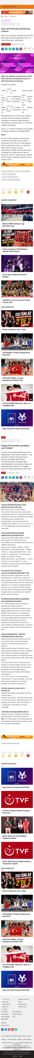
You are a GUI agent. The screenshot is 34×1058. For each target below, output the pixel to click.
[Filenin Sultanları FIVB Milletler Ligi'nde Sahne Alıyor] (17, 238)
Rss (3, 1036)
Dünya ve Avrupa (23, 999)
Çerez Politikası (11, 1039)
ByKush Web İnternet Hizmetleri (16, 1047)
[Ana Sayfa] (1, 16)
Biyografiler (4, 1019)
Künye (29, 1036)
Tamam (20, 1056)
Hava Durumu (5, 1025)
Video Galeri (5, 1014)
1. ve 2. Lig (5, 999)
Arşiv (13, 1016)
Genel (20, 1002)
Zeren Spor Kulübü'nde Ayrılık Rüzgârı (14, 276)
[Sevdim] (16, 189)
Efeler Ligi (5, 1002)
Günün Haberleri (17, 1014)
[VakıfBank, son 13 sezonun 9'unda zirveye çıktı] (17, 288)
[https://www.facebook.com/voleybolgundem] (2, 1029)
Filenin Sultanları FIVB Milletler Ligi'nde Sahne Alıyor (15, 250)
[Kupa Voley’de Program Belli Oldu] (17, 776)
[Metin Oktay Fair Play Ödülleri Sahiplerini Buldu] (17, 824)
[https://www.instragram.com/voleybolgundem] (9, 1029)
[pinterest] (20, 49)
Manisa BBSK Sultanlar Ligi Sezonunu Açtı (13, 225)
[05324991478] (16, 1029)
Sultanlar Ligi (13, 16)
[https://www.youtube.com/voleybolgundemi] (12, 1029)
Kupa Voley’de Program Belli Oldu (15, 787)
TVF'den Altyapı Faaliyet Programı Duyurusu (16, 812)
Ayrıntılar (15, 1056)
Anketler (3, 1023)
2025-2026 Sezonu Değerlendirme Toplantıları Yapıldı (16, 862)
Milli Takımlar (6, 1004)
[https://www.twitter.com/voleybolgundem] (6, 1029)
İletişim (4, 1039)
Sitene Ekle (8, 1036)
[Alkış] (9, 189)
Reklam (19, 1039)
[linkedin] (17, 49)
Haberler (6, 16)
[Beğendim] (3, 189)
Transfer (4, 1009)
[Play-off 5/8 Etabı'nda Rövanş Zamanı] (17, 63)
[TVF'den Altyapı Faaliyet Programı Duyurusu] (17, 799)
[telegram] (13, 49)
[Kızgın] (28, 189)
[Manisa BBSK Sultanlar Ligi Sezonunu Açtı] (17, 212)
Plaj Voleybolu (22, 1004)
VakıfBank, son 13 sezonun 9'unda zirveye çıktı (16, 301)
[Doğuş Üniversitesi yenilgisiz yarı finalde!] (17, 491)
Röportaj (5, 1006)
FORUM (15, 1036)
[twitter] (6, 49)
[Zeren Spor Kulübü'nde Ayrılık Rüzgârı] (17, 263)
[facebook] (2, 49)
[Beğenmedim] (22, 189)
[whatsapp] (9, 49)
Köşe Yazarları (5, 1016)
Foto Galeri (4, 1011)
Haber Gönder (22, 1036)
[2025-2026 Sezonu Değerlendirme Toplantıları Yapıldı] (17, 850)
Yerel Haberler (16, 1011)
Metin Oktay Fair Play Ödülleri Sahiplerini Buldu (14, 837)
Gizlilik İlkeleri (27, 1039)
